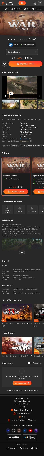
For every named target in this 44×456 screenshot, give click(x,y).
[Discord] (8, 430)
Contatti (22, 407)
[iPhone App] (14, 437)
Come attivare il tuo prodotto (29, 127)
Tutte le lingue (37, 363)
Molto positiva (24, 139)
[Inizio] (7, 3)
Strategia (23, 136)
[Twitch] (36, 430)
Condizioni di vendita (22, 398)
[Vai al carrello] (34, 3)
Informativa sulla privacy (22, 401)
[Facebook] (25, 430)
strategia (15, 146)
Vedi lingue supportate (27, 125)
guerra (23, 146)
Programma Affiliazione (22, 404)
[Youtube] (30, 430)
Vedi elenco (23, 123)
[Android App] (30, 437)
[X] (13, 430)
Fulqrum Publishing (26, 130)
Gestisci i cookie (22, 444)
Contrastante (24, 141)
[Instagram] (19, 430)
